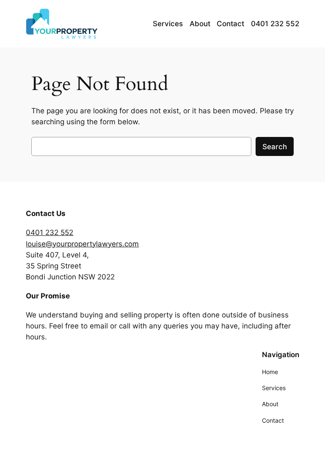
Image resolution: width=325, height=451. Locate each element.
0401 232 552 (49, 232)
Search (274, 146)
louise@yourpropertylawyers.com (82, 244)
